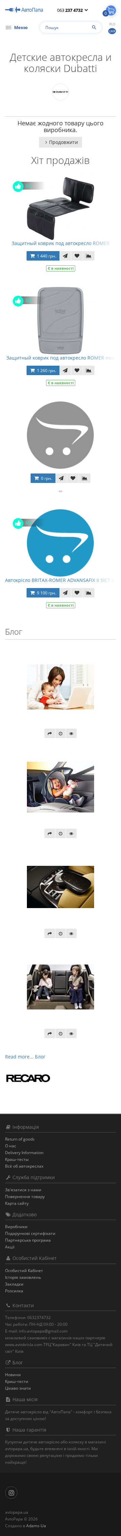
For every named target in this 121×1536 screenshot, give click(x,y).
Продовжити (63, 142)
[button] (111, 10)
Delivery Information (24, 1152)
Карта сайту (17, 1203)
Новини (13, 1374)
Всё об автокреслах (24, 1166)
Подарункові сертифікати (30, 1233)
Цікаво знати (18, 1388)
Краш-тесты (17, 1159)
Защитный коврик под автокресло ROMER (61, 243)
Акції (9, 1247)
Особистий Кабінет (24, 1270)
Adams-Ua (36, 1526)
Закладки (14, 1284)
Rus (112, 24)
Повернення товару (25, 1196)
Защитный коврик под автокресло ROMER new (60, 358)
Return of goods (20, 1139)
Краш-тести (16, 1381)
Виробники (16, 1226)
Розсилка (14, 1291)
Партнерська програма (28, 1240)
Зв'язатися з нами (23, 1190)
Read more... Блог (25, 1056)
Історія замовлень (23, 1277)
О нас (10, 1146)
